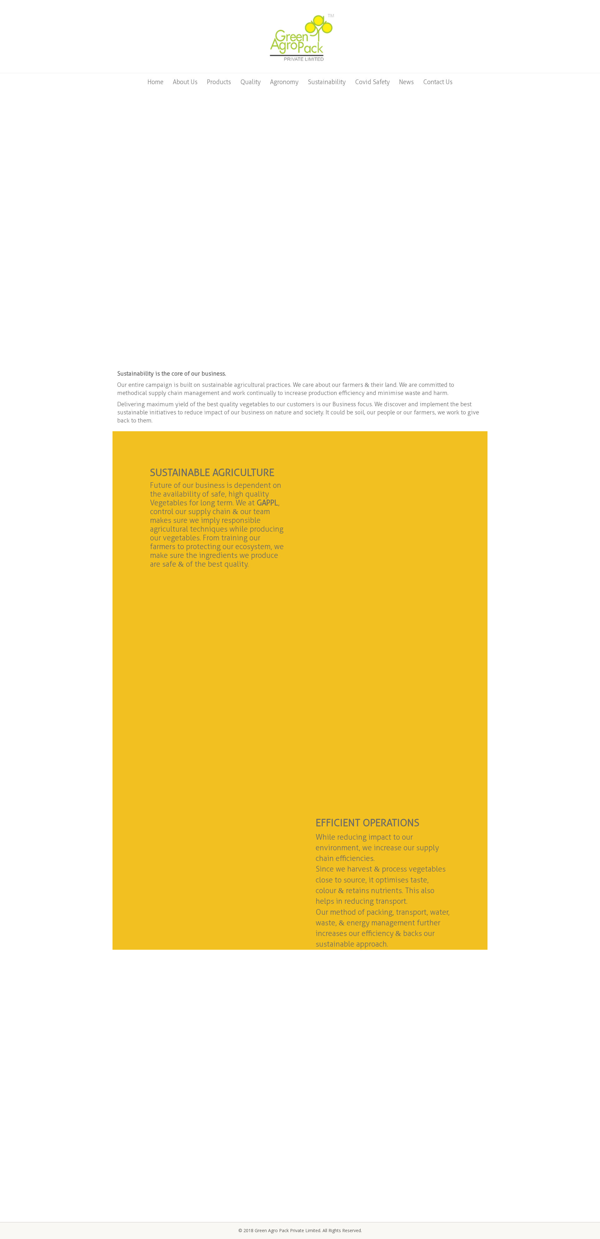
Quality (250, 82)
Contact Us (437, 82)
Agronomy (284, 82)
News (406, 82)
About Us (185, 82)
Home (155, 82)
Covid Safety (372, 82)
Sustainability (327, 82)
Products (219, 82)
